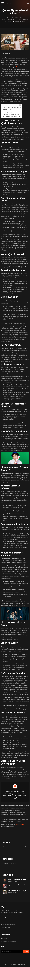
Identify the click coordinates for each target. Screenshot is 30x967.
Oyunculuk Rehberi (9, 863)
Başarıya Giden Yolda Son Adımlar (11, 116)
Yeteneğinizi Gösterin (8, 109)
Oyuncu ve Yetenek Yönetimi (8, 924)
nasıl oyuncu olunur (17, 66)
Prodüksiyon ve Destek (6, 930)
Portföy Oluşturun (7, 111)
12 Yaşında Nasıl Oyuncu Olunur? (11, 114)
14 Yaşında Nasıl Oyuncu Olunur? (11, 112)
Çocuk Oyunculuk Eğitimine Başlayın (12, 107)
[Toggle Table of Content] (19, 105)
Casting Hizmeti (4, 922)
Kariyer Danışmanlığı (5, 927)
